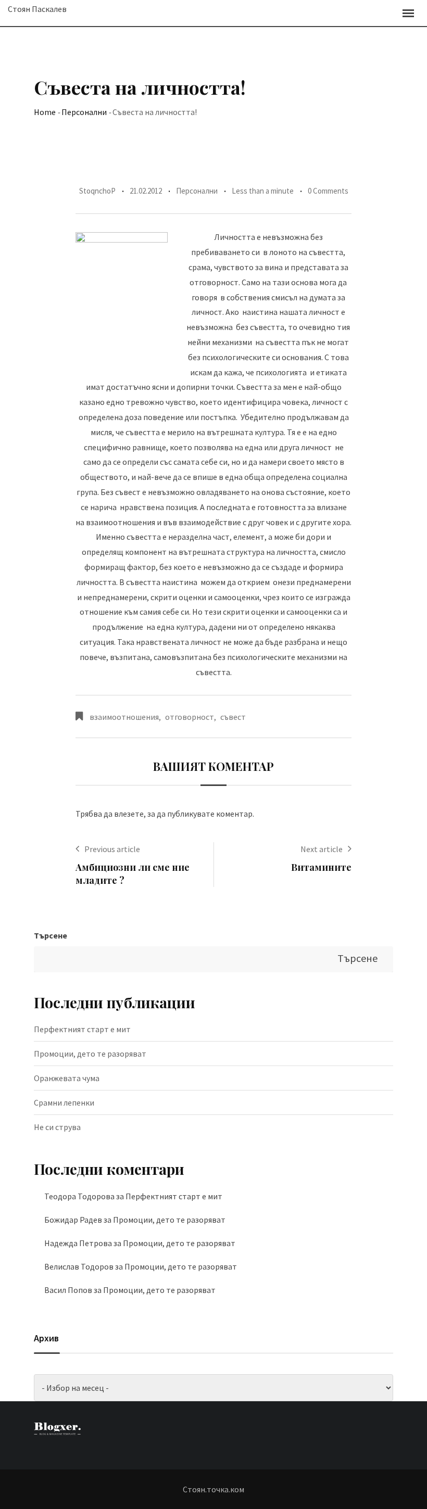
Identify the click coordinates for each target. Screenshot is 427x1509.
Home (45, 112)
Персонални (84, 112)
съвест (233, 717)
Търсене (50, 935)
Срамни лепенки (64, 1102)
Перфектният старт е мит (82, 1029)
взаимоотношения (124, 717)
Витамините (321, 867)
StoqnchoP (97, 191)
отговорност (189, 717)
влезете (129, 813)
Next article (321, 849)
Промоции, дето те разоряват (90, 1053)
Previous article (112, 849)
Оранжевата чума (66, 1078)
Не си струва (57, 1127)
